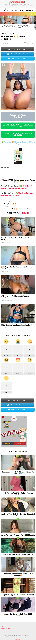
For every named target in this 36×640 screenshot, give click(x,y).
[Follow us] (31, 14)
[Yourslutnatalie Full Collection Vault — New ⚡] (8, 20)
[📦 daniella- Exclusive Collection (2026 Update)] (18, 604)
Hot (21, 10)
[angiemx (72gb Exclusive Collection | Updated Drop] (18, 504)
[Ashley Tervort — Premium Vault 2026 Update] (18, 526)
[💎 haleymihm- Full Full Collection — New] (18, 545)
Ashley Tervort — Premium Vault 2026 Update (18, 535)
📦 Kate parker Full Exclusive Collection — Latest (24, 27)
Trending (29, 10)
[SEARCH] (34, 14)
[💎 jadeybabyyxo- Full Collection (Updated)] (18, 585)
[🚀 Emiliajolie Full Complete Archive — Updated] (18, 284)
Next (35, 23)
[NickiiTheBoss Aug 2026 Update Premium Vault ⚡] (18, 483)
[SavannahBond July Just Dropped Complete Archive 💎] (18, 462)
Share (3, 64)
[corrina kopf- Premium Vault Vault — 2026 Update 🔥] (18, 564)
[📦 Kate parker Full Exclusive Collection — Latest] (25, 20)
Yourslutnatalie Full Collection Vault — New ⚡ (8, 27)
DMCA (2, 627)
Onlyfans (24, 213)
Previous (1, 23)
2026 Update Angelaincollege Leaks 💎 (16, 325)
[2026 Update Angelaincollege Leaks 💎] (18, 313)
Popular (13, 10)
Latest (5, 10)
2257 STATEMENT (6, 628)
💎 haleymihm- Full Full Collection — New (18, 554)
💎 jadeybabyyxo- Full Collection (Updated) (18, 595)
